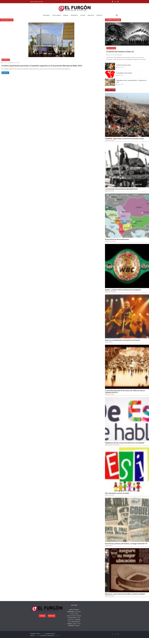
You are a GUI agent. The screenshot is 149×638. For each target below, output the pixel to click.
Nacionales (46, 15)
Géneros (65, 15)
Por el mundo (56, 15)
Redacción (91, 15)
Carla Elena (78, 611)
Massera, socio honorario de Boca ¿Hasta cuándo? (125, 594)
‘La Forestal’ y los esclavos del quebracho (121, 189)
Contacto (99, 15)
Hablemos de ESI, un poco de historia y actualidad (124, 443)
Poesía (79, 623)
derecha (76, 613)
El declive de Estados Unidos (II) (120, 52)
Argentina (70, 611)
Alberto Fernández (74, 609)
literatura (77, 619)
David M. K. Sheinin (15, 62)
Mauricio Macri (76, 621)
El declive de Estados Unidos (123, 65)
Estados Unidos (72, 617)
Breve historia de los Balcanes (117, 239)
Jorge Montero (71, 619)
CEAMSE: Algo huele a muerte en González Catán (124, 138)
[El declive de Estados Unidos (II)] (127, 34)
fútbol (78, 617)
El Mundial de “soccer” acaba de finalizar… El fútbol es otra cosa (131, 81)
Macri (69, 621)
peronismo (75, 623)
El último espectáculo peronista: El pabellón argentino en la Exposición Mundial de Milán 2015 (42, 66)
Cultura (82, 15)
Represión (71, 625)
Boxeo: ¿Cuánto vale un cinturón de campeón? (123, 290)
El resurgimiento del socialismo (124, 73)
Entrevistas (74, 15)
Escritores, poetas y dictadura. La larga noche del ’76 (126, 543)
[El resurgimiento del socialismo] (110, 74)
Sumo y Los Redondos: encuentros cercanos (122, 340)
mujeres (69, 623)
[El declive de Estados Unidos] (110, 66)
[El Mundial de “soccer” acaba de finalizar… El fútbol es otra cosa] (110, 82)
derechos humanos (71, 615)
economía (79, 615)
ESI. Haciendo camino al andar (117, 493)
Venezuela (77, 625)
